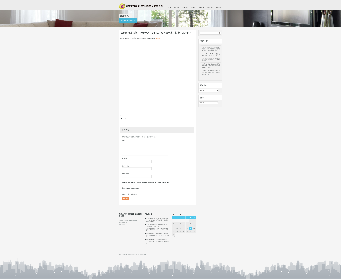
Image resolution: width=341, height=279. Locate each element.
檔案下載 (201, 8)
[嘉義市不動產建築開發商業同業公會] (141, 6)
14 (187, 226)
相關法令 (210, 8)
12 (180, 226)
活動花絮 (185, 8)
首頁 (169, 8)
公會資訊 (193, 8)
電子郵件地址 (125, 166)
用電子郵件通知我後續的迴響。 (130, 188)
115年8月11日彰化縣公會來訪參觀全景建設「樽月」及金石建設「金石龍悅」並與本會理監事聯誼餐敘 (211, 48)
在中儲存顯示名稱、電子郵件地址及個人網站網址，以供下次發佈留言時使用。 (145, 182)
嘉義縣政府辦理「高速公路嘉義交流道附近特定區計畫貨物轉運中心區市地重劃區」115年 (211, 65)
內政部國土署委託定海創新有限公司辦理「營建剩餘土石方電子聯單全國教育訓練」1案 (211, 72)
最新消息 (176, 8)
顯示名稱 (124, 158)
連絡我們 (218, 8)
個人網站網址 (125, 173)
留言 (123, 141)
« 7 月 (173, 236)
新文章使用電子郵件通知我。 (130, 194)
